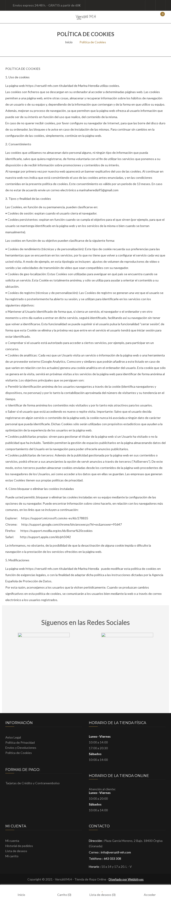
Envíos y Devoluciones (20, 747)
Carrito (64, 894)
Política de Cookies (18, 753)
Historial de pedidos (19, 846)
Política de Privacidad (20, 742)
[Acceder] (150, 5)
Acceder (150, 894)
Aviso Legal (13, 737)
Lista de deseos (160, 5)
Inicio (69, 42)
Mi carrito (11, 856)
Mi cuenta (12, 841)
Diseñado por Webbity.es (126, 879)
